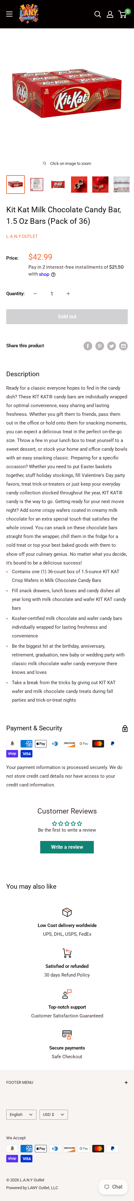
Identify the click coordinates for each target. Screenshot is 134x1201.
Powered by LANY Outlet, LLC (32, 1187)
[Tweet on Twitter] (111, 346)
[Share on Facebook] (88, 346)
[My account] (110, 14)
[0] (123, 14)
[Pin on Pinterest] (99, 346)
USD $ (48, 1114)
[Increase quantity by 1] (68, 293)
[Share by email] (123, 346)
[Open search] (97, 14)
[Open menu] (9, 14)
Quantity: (15, 293)
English (16, 1114)
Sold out (67, 316)
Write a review (67, 847)
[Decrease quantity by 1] (35, 293)
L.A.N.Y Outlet (22, 236)
